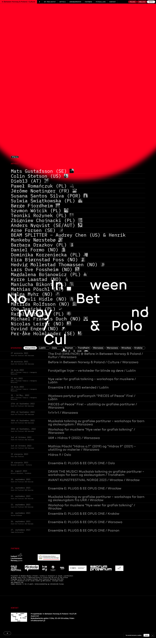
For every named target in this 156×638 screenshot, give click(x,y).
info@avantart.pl (38, 620)
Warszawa (112, 347)
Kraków (138, 347)
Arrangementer (75, 2)
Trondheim (84, 347)
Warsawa (98, 347)
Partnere (88, 2)
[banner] (140, 635)
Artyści (62, 2)
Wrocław (126, 347)
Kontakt (112, 2)
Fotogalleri (101, 2)
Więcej (15, 157)
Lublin (42, 347)
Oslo (54, 347)
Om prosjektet (50, 2)
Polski (132, 2)
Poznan (69, 347)
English (142, 2)
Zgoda (146, 635)
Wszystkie (30, 347)
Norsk (151, 2)
